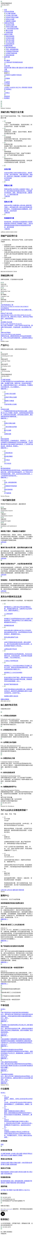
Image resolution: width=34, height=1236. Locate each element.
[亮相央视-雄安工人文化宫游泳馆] (1, 942)
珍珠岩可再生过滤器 (12, 17)
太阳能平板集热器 (11, 53)
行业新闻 (13, 75)
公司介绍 (3, 890)
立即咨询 (3, 542)
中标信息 (19, 75)
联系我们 (7, 98)
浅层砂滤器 (9, 32)
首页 (5, 9)
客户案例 (7, 60)
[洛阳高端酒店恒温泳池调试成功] (1, 921)
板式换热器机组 (11, 47)
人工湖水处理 (8, 62)
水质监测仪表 (10, 43)
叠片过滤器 (9, 30)
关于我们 (3, 1190)
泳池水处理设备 (9, 11)
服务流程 (15, 890)
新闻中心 (7, 71)
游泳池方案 (7, 67)
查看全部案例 (5, 699)
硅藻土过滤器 (10, 19)
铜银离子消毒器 (11, 21)
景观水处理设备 (9, 23)
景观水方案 (15, 67)
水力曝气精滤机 (11, 13)
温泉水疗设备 (8, 34)
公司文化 (9, 890)
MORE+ (3, 1009)
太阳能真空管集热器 (12, 51)
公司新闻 (7, 75)
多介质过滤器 (10, 42)
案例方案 (7, 57)
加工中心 (19, 87)
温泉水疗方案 (23, 67)
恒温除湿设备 (8, 45)
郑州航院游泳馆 (18, 62)
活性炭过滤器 (10, 40)
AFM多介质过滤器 (11, 15)
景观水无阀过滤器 (11, 26)
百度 (2, 1144)
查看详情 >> (4, 919)
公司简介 (7, 87)
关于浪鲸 (7, 84)
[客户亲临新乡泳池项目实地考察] (1, 964)
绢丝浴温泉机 (10, 36)
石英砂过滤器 (10, 25)
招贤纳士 (9, 89)
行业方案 (7, 66)
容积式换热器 (10, 55)
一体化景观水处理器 (12, 28)
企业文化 (13, 87)
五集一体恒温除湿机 (12, 49)
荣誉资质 (25, 87)
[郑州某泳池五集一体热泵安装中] (1, 985)
